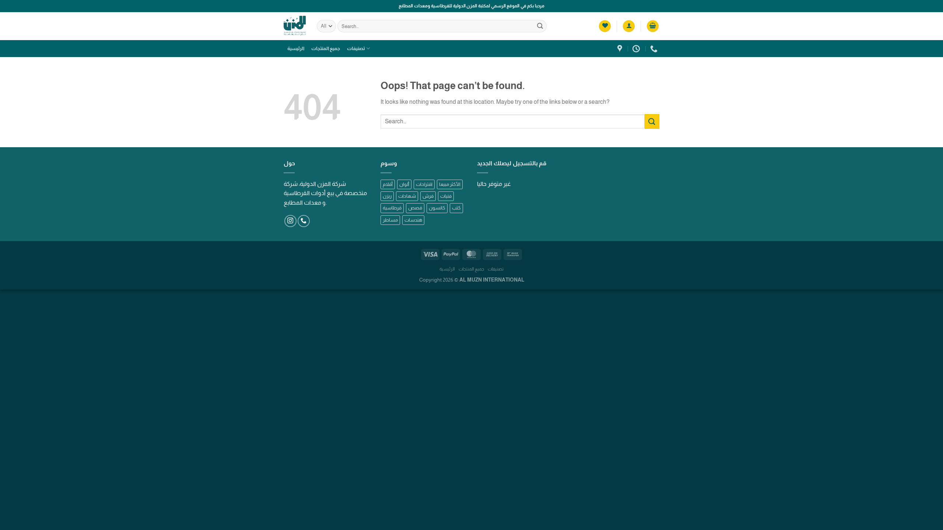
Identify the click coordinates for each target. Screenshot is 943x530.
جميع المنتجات (325, 48)
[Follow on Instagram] (290, 221)
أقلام (388, 184)
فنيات (446, 196)
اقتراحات (424, 184)
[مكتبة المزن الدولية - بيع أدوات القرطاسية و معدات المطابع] (295, 26)
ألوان (404, 184)
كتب (456, 208)
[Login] (629, 26)
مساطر (390, 220)
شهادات (407, 196)
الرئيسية (295, 48)
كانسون (437, 208)
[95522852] (654, 48)
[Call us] (304, 221)
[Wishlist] (605, 26)
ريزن (387, 196)
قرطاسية (392, 208)
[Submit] (540, 26)
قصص (415, 208)
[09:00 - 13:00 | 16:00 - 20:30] (637, 48)
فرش (428, 196)
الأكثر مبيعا (449, 184)
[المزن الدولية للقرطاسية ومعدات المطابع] (620, 48)
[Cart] (653, 26)
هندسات (413, 220)
